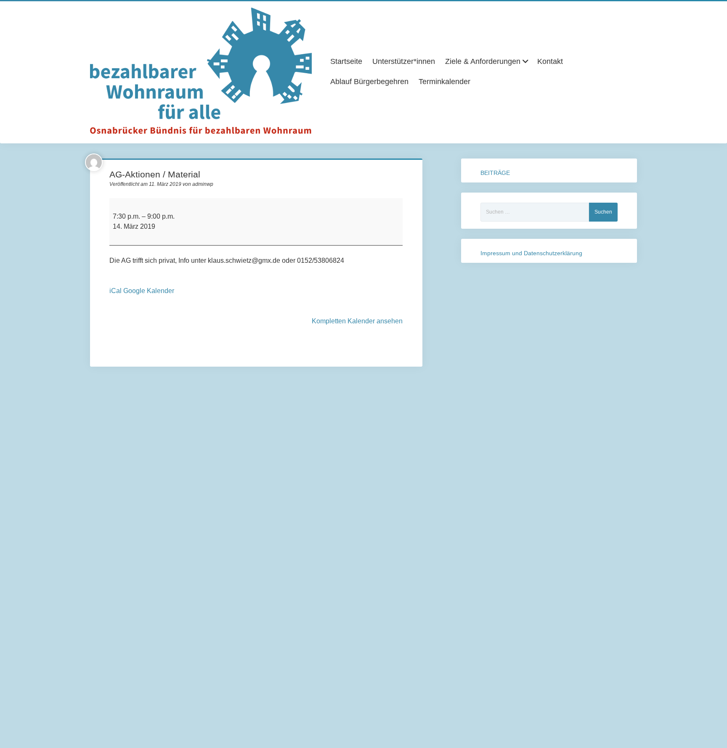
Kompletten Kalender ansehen (357, 321)
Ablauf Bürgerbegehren (369, 81)
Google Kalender (148, 290)
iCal (115, 290)
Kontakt (550, 61)
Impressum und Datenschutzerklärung (531, 253)
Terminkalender (444, 81)
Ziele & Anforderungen (482, 61)
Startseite (346, 61)
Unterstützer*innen (403, 61)
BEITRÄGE (495, 172)
